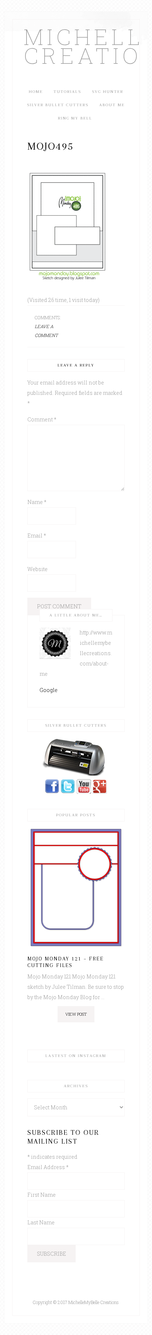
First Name (41, 1194)
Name (36, 501)
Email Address (48, 1167)
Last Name (41, 1222)
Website (37, 569)
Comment (41, 419)
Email (36, 535)
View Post (76, 1014)
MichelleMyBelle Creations (76, 46)
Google (48, 689)
